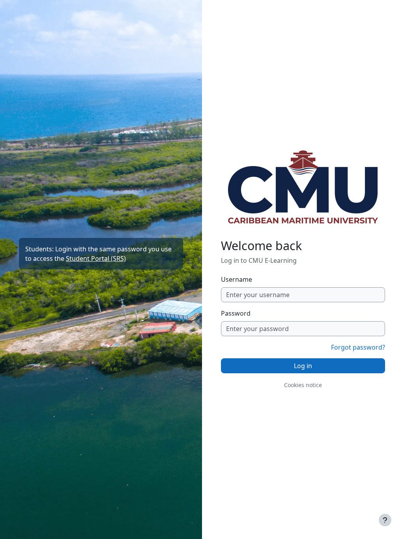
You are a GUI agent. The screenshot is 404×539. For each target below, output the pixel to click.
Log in (303, 365)
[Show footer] (385, 520)
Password (236, 313)
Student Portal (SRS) (96, 258)
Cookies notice (303, 385)
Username (236, 279)
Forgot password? (358, 347)
